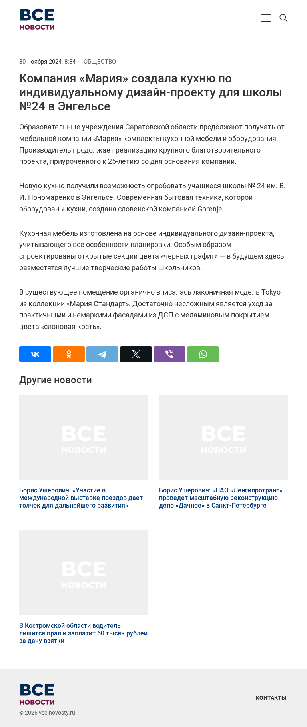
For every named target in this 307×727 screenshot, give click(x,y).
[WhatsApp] (203, 354)
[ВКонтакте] (35, 354)
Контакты (271, 698)
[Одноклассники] (69, 354)
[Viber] (169, 354)
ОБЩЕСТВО (100, 61)
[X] (136, 354)
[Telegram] (102, 354)
